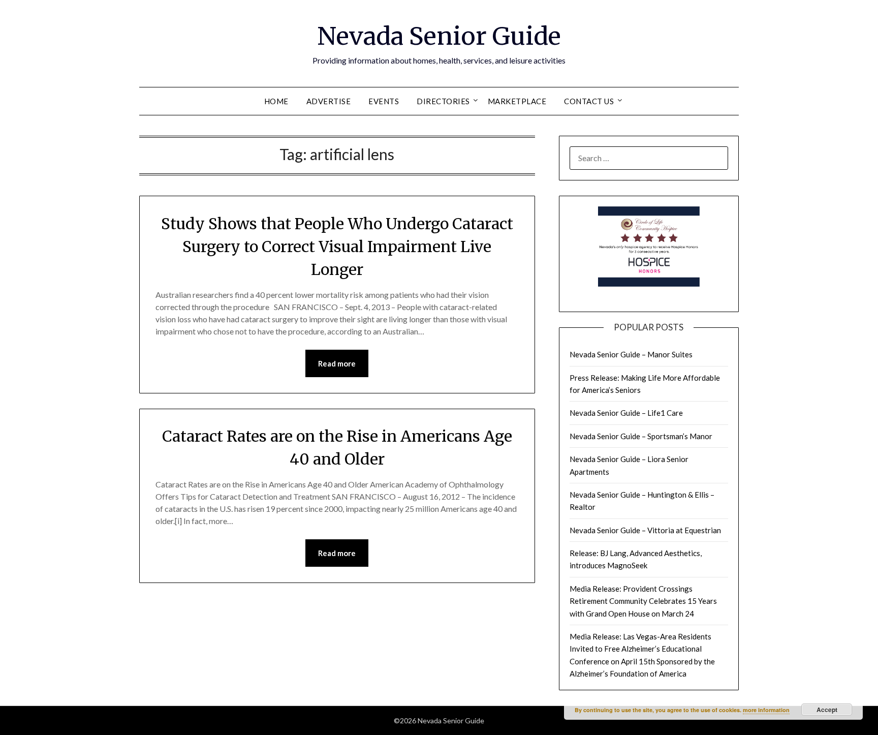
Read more (337, 363)
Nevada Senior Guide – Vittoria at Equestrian (645, 530)
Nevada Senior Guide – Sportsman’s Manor (641, 436)
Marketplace (517, 101)
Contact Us (589, 101)
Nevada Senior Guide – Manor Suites (631, 354)
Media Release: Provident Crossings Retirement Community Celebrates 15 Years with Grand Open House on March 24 (643, 601)
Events (383, 101)
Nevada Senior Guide (439, 36)
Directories (443, 101)
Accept (827, 709)
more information (766, 710)
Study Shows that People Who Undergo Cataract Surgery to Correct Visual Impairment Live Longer (337, 246)
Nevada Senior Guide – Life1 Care (626, 412)
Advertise (328, 101)
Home (276, 101)
